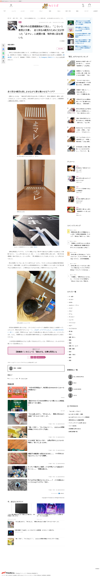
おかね (70, 302)
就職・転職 (71, 348)
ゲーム (70, 314)
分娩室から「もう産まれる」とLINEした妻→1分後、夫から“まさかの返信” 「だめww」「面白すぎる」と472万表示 (83, 75)
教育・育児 (68, 11)
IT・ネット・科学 (13, 378)
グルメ (40, 11)
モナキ (75, 395)
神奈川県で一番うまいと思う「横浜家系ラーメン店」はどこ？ (83, 211)
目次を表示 (60, 48)
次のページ (41, 357)
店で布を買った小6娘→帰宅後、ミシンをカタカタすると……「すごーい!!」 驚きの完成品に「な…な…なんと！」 (83, 151)
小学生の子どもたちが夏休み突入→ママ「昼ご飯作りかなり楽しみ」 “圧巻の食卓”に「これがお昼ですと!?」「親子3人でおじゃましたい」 (83, 103)
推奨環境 (48, 575)
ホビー (70, 325)
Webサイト (51, 57)
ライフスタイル (73, 328)
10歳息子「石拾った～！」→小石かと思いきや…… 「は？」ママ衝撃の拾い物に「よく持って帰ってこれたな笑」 (83, 94)
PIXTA (35, 247)
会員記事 (95, 11)
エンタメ (23, 11)
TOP (5, 11)
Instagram (44, 57)
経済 (70, 357)
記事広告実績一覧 (72, 431)
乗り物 (70, 331)
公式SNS (10, 575)
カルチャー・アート (74, 305)
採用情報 (44, 575)
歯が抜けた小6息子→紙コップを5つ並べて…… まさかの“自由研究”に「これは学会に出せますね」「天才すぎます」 (83, 66)
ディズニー (71, 316)
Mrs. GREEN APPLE (79, 376)
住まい (59, 11)
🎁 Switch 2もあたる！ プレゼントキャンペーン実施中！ (11, 1)
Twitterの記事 (24, 378)
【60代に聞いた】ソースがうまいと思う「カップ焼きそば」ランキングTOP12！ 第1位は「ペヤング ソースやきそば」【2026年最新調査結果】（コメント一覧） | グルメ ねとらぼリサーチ (80, 270)
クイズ (31, 11)
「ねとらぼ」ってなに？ (74, 411)
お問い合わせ (20, 575)
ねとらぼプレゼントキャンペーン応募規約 (78, 417)
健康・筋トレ (72, 337)
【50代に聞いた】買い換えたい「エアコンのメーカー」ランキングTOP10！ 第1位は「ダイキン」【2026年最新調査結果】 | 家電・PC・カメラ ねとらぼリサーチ (80, 259)
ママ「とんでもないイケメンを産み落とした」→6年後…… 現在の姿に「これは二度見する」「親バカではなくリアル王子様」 (83, 141)
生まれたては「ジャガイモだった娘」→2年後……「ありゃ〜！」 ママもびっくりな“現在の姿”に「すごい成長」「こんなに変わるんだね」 (83, 132)
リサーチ (86, 11)
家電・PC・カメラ (73, 346)
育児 (20, 22)
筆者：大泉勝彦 (17, 368)
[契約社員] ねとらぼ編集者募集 (75, 420)
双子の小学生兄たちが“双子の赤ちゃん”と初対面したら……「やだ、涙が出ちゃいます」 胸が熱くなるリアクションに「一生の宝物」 (84, 113)
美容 (70, 360)
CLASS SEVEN (77, 389)
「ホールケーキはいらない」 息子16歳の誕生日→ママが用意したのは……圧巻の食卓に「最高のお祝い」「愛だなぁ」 (84, 84)
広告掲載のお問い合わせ (74, 428)
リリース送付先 (71, 425)
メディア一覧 (4, 575)
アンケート (71, 162)
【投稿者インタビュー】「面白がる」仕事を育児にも (36, 352)
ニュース (14, 11)
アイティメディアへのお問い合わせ (76, 422)
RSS (35, 575)
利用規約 (97, 568)
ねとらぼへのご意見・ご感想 (75, 414)
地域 (50, 11)
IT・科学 (71, 296)
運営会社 (39, 575)
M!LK (75, 383)
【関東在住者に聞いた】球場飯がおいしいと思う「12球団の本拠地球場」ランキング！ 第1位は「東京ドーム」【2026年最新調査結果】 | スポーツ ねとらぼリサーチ (80, 236)
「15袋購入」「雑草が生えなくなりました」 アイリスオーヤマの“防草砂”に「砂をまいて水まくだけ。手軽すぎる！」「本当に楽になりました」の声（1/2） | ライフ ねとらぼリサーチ (80, 281)
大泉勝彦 (63, 41)
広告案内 (15, 575)
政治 (70, 351)
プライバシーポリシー (29, 575)
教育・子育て (72, 354)
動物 (77, 11)
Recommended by (54, 493)
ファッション (72, 322)
